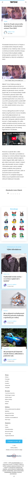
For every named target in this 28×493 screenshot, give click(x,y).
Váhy (14, 231)
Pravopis (7, 379)
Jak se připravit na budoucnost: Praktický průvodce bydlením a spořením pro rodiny (14, 315)
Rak (14, 238)
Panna (6, 217)
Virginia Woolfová (9, 435)
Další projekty (14, 447)
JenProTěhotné (12, 469)
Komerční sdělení (11, 284)
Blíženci (21, 238)
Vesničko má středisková (11, 417)
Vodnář (6, 231)
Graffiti (7, 381)
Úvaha (6, 427)
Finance (6, 310)
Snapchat (7, 385)
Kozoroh (22, 217)
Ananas (7, 401)
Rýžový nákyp (8, 399)
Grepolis (7, 387)
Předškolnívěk (19, 469)
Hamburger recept (10, 395)
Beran (21, 231)
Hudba (5, 21)
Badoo (6, 403)
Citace (6, 377)
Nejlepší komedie (9, 415)
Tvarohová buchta (10, 393)
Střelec (14, 224)
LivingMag (14, 472)
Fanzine (4, 470)
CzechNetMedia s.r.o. (16, 463)
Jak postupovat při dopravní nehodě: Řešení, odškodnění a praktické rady (13, 354)
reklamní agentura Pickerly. (14, 466)
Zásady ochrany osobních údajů (14, 450)
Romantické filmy (9, 413)
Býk (14, 217)
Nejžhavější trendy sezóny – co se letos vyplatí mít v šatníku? (13, 279)
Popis (6, 425)
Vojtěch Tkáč (11, 32)
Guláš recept (8, 397)
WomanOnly (12, 467)
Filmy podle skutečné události (12, 409)
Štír (22, 224)
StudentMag (10, 470)
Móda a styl (6, 274)
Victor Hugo (8, 433)
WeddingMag (7, 472)
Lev (6, 238)
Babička (7, 411)
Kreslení (7, 383)
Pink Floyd (7, 419)
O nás (14, 445)
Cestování (6, 349)
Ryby (6, 224)
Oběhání (5, 469)
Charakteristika (9, 429)
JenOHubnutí (13, 474)
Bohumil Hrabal (9, 431)
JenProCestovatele (19, 470)
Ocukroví (19, 472)
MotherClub (19, 467)
